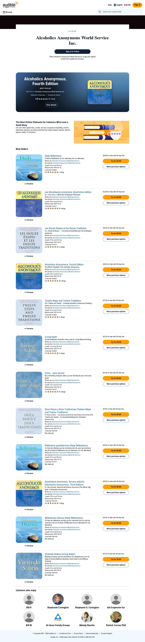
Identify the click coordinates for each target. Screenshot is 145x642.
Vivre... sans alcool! (55, 373)
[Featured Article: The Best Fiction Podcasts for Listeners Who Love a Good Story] (101, 132)
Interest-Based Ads (92, 633)
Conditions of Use (65, 633)
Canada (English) (106, 633)
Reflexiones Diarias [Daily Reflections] (64, 518)
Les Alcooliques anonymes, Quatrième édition (68, 192)
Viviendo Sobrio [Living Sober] (60, 554)
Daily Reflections (53, 156)
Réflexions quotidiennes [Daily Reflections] (66, 445)
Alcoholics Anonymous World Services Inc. (66, 161)
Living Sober (51, 337)
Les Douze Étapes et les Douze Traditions (65, 228)
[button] (116, 161)
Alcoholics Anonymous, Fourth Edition (64, 264)
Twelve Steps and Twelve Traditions (63, 300)
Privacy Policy (78, 633)
